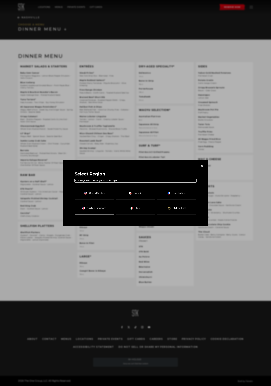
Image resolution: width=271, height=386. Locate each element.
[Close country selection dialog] (202, 166)
